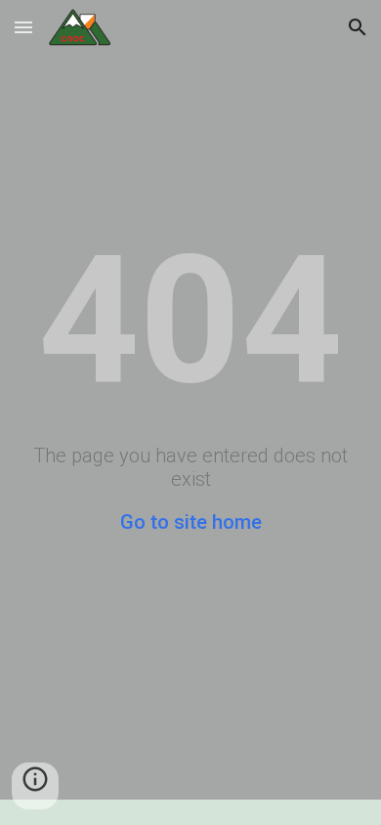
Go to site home (191, 522)
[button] (23, 27)
